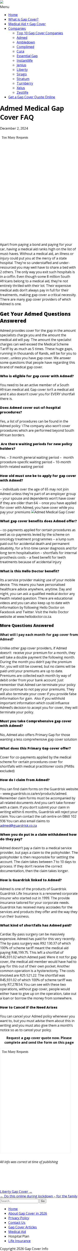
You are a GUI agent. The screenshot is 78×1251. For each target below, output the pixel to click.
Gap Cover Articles (22, 1227)
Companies (17, 28)
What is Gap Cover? (23, 19)
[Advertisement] (33, 1177)
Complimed (25, 46)
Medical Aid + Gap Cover (27, 24)
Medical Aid (17, 1231)
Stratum (23, 78)
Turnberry (25, 83)
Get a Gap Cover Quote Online (31, 97)
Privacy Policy (18, 1218)
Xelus (21, 88)
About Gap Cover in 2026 (27, 1213)
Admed (22, 37)
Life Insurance (19, 1241)
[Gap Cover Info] (1, 2)
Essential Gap (27, 56)
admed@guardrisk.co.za (18, 825)
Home (13, 14)
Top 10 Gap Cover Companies (40, 33)
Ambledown (26, 42)
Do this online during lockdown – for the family (38, 1196)
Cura (20, 51)
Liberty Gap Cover (16, 1191)
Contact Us (16, 1222)
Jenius (21, 65)
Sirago (22, 74)
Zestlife (22, 92)
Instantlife (25, 60)
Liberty (22, 69)
